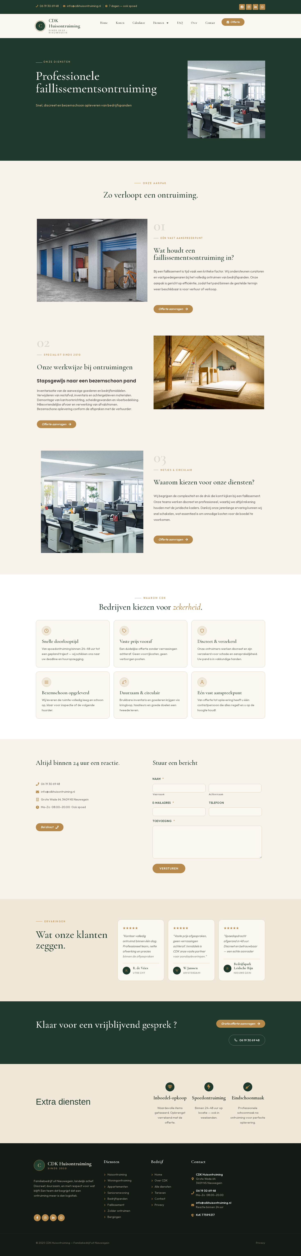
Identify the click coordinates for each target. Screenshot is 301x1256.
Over (194, 23)
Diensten (158, 23)
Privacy (260, 1242)
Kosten (120, 23)
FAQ (180, 23)
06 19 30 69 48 (249, 1040)
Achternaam (216, 794)
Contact (210, 23)
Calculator (138, 23)
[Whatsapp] (262, 7)
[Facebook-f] (37, 1217)
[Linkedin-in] (255, 7)
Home (104, 23)
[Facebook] (242, 7)
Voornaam (158, 794)
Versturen (169, 868)
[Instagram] (249, 7)
